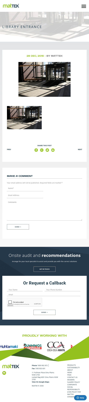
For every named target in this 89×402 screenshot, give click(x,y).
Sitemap (70, 397)
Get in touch (44, 269)
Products (71, 365)
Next (80, 149)
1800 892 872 (42, 365)
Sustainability (73, 367)
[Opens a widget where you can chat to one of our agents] (80, 398)
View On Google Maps (40, 382)
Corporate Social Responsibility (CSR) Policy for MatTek (74, 389)
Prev (9, 149)
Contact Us (72, 377)
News (69, 372)
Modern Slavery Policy (73, 381)
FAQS (69, 375)
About (70, 370)
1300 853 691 (40, 368)
